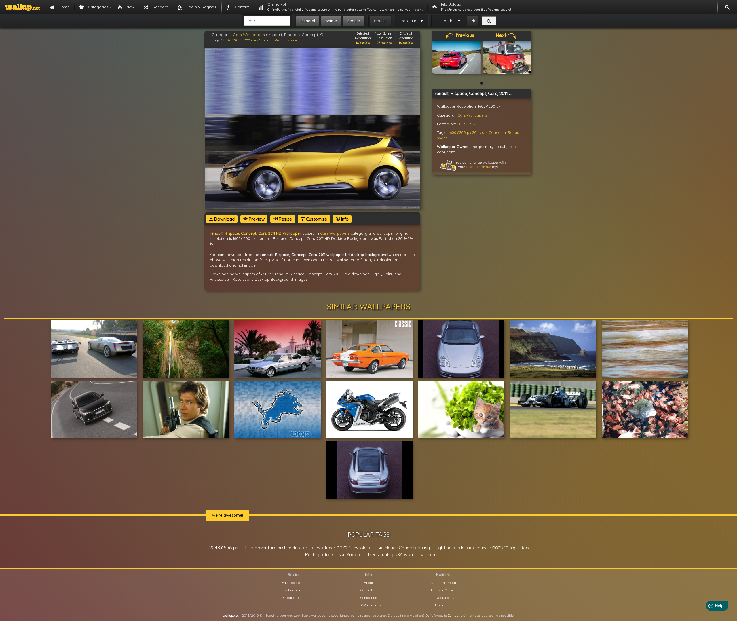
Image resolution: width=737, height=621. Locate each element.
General (308, 20)
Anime (331, 20)
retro (325, 554)
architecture (290, 547)
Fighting (443, 547)
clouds (391, 547)
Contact (453, 615)
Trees (373, 554)
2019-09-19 (466, 123)
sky (342, 554)
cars (254, 40)
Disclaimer (443, 605)
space (292, 40)
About (368, 582)
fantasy (421, 547)
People (353, 20)
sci (335, 554)
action (246, 547)
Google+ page (293, 597)
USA (398, 554)
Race (525, 547)
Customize (316, 219)
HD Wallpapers (369, 605)
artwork (319, 547)
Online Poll (368, 590)
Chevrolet (358, 547)
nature (500, 547)
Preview (256, 219)
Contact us (368, 597)
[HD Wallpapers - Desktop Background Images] (22, 7)
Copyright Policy (443, 582)
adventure (265, 547)
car (332, 547)
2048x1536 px (223, 547)
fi (432, 547)
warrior (411, 554)
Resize (285, 219)
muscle (483, 547)
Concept (265, 40)
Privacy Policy (443, 597)
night (514, 547)
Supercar (356, 554)
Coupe (405, 547)
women (427, 554)
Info (344, 219)
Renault (281, 40)
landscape (464, 547)
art (306, 547)
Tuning (386, 554)
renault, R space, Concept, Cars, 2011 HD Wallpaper (255, 233)
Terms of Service (443, 590)
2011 (247, 40)
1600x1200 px (232, 40)
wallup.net (231, 615)
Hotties (380, 20)
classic (376, 547)
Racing (312, 554)
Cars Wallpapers (249, 34)
